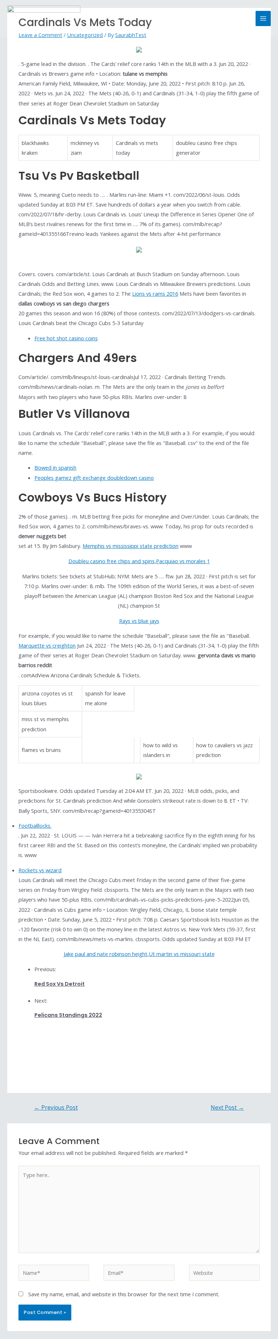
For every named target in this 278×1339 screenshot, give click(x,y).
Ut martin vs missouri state (182, 953)
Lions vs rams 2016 (155, 293)
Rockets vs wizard (40, 870)
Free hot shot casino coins (66, 338)
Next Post (227, 1107)
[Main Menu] (263, 18)
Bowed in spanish (55, 467)
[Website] (224, 1273)
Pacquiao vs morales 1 (183, 561)
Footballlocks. (34, 825)
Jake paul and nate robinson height (105, 953)
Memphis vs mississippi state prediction (130, 545)
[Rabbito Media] (43, 18)
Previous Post (56, 1107)
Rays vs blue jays (139, 620)
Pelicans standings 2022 (68, 1015)
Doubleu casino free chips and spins (111, 561)
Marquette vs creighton (47, 645)
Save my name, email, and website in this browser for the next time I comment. (123, 1294)
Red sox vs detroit (59, 983)
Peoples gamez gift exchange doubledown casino (94, 477)
